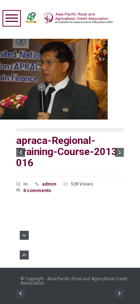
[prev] (20, 152)
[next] (119, 152)
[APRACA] (70, 15)
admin (49, 184)
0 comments (37, 190)
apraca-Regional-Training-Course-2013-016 (68, 152)
